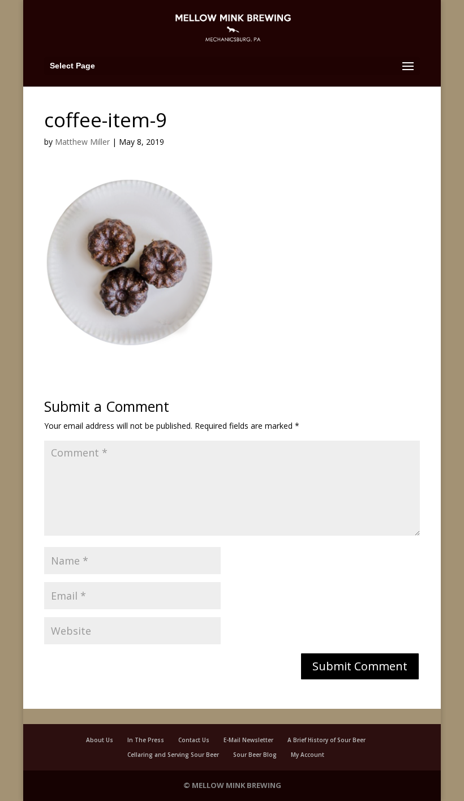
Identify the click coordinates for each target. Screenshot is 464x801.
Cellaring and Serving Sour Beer (173, 755)
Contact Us (193, 740)
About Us (99, 740)
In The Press (145, 740)
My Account (307, 755)
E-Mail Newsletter (248, 740)
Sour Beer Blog (255, 755)
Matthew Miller (82, 141)
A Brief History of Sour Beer (326, 740)
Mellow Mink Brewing (236, 785)
